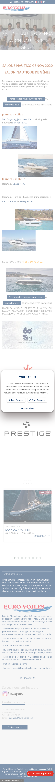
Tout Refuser (17, 400)
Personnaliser (27, 408)
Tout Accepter (38, 400)
